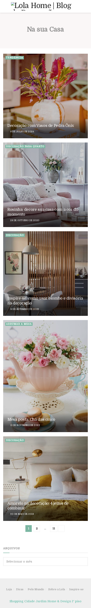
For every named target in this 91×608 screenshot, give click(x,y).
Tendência (14, 57)
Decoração (15, 235)
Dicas (19, 589)
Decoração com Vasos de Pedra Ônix (40, 125)
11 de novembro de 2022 (25, 425)
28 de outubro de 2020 (25, 220)
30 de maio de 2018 (22, 514)
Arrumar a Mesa (19, 324)
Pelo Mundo (36, 589)
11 (53, 528)
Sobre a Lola (56, 589)
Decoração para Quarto (25, 146)
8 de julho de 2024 (22, 131)
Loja (9, 589)
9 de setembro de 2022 (24, 309)
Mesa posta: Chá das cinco (31, 419)
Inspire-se (76, 589)
